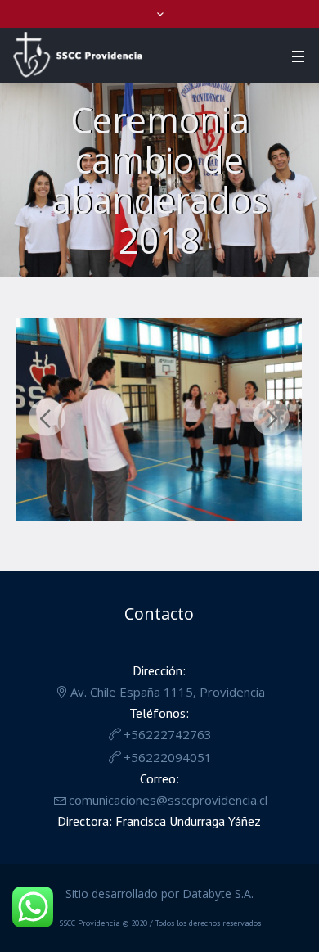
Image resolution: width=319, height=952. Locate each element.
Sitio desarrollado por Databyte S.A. (159, 893)
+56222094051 (168, 757)
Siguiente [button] (271, 417)
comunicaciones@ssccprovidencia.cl (168, 800)
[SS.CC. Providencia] (77, 55)
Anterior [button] (47, 417)
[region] (159, 424)
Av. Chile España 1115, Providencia (167, 692)
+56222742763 (168, 734)
